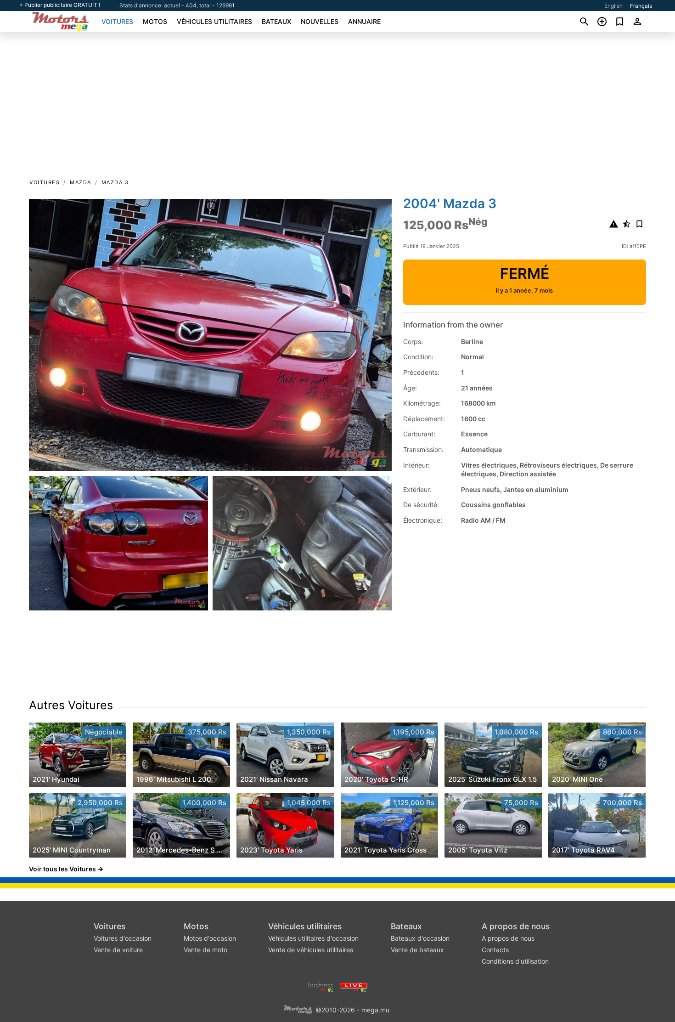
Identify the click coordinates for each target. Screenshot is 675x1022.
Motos (155, 21)
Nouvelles (319, 21)
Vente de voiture (118, 950)
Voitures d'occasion (123, 938)
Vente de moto (205, 950)
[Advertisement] (337, 108)
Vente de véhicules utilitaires (310, 950)
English (613, 5)
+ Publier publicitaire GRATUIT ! (59, 5)
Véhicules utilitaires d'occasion (313, 938)
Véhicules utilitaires (214, 21)
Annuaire (364, 21)
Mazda (80, 182)
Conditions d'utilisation (515, 961)
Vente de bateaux (417, 950)
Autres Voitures (71, 705)
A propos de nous (516, 926)
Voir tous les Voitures (62, 869)
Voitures (117, 21)
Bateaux (276, 21)
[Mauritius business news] (321, 986)
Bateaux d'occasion (420, 938)
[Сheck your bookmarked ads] (620, 21)
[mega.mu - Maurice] (297, 1009)
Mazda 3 (115, 182)
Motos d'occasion (210, 938)
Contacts (495, 950)
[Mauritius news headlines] (353, 986)
